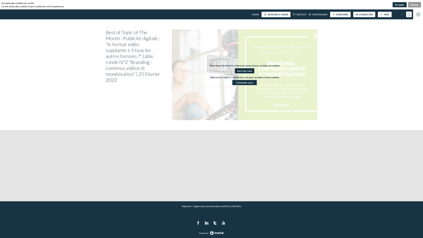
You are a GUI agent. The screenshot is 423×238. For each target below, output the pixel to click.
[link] (318, 14)
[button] (276, 14)
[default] (255, 14)
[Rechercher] (409, 14)
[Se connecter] (418, 14)
